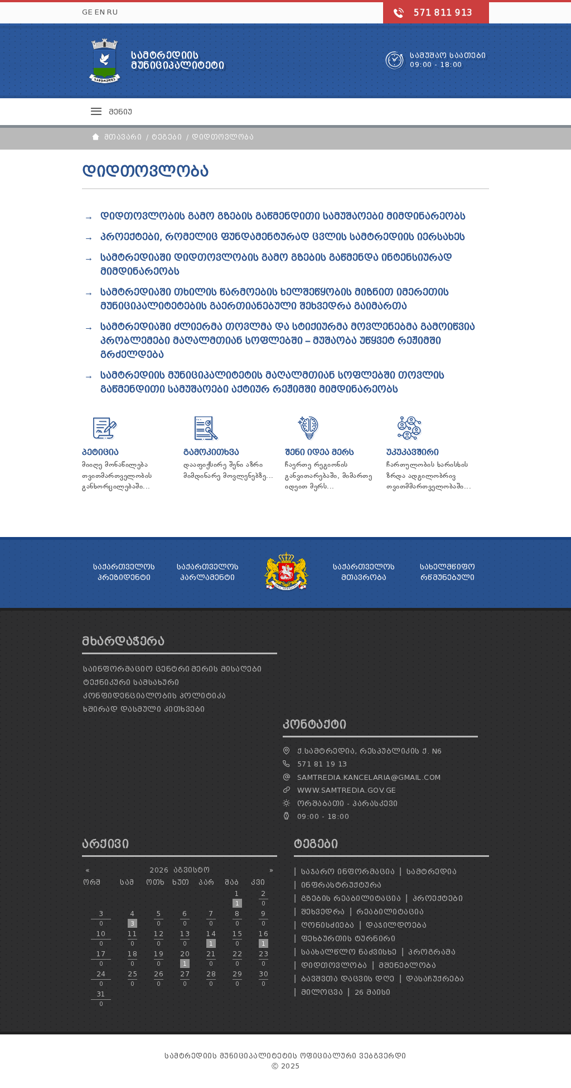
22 (237, 958)
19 (158, 958)
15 (237, 938)
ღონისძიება (328, 925)
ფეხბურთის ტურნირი (348, 938)
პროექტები (438, 898)
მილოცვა (322, 992)
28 (211, 979)
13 (185, 938)
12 (158, 938)
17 (101, 958)
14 (211, 938)
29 (237, 979)
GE (87, 12)
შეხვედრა (323, 912)
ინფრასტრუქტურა (341, 885)
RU (112, 12)
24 (101, 979)
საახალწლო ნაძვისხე (349, 952)
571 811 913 (443, 13)
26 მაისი (373, 992)
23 (263, 958)
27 (185, 979)
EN (100, 12)
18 (132, 958)
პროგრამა (432, 952)
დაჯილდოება (396, 925)
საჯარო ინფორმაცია (348, 871)
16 (263, 938)
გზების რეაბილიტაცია (351, 898)
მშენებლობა (407, 965)
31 (101, 999)
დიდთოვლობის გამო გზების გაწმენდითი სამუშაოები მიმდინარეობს (283, 216)
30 (263, 979)
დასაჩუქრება (435, 979)
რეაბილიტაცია (390, 912)
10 (101, 938)
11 (132, 938)
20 (185, 958)
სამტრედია (432, 871)
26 (158, 979)
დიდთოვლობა (334, 965)
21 (211, 958)
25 (132, 979)
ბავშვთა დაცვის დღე (348, 979)
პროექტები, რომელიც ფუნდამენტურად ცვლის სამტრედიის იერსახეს (282, 237)
